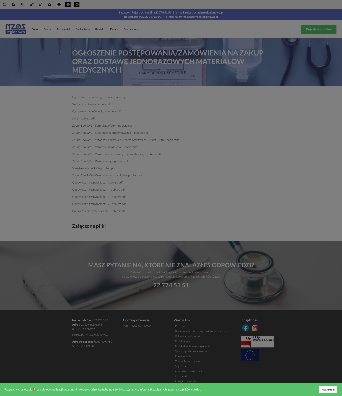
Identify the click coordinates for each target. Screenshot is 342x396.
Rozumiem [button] (328, 389)
